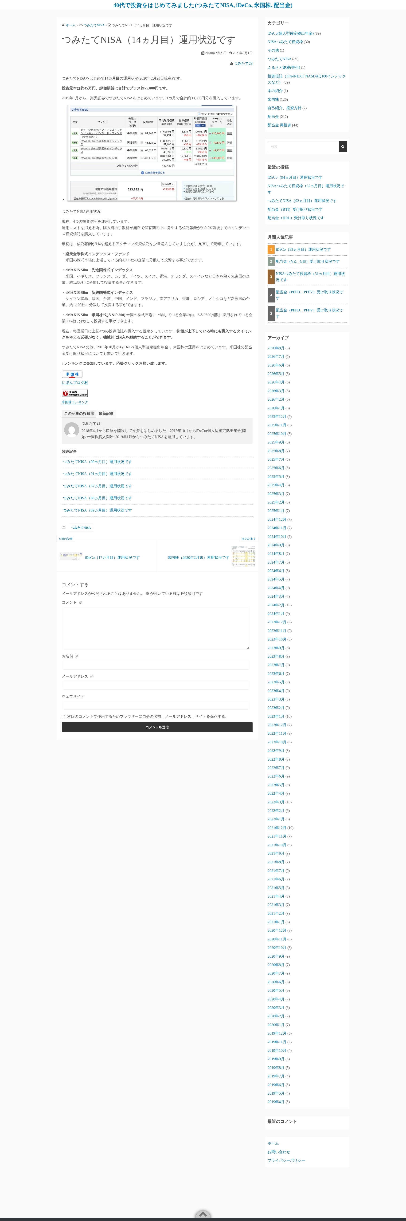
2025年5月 (276, 477)
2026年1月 (276, 408)
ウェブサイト (73, 696)
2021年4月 (276, 896)
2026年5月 (276, 374)
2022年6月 (276, 776)
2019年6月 (276, 1085)
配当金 (273, 117)
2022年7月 (276, 768)
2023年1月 (276, 716)
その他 (273, 50)
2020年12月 (277, 930)
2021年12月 (277, 828)
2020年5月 (276, 990)
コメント (72, 602)
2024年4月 (276, 588)
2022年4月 (276, 793)
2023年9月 (276, 648)
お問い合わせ (279, 1152)
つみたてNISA (81, 527)
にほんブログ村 (75, 383)
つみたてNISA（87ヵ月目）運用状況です (97, 486)
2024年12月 (277, 519)
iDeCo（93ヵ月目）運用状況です (303, 249)
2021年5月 (276, 888)
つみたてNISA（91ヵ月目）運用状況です (97, 474)
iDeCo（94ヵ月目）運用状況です (295, 177)
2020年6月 (276, 982)
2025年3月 (276, 494)
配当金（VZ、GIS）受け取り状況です (308, 261)
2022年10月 (277, 742)
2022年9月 (276, 751)
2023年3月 (276, 699)
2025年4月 (276, 485)
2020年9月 (276, 956)
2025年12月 (277, 417)
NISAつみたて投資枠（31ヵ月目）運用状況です (310, 277)
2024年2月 (276, 605)
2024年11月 (277, 528)
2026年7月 (276, 357)
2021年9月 (276, 853)
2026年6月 (276, 365)
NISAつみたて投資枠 (285, 42)
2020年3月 (276, 1008)
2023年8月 (276, 656)
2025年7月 (276, 459)
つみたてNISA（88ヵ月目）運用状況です (97, 498)
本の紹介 (275, 91)
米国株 (273, 99)
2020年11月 (277, 939)
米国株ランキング (75, 402)
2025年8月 (276, 451)
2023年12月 (277, 622)
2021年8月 (276, 862)
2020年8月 (276, 965)
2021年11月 (277, 836)
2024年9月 (276, 545)
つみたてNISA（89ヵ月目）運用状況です (97, 510)
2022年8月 (276, 759)
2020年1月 (276, 1025)
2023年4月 (276, 691)
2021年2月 (276, 913)
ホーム (273, 1143)
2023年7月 (276, 665)
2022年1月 (276, 819)
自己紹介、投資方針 (284, 108)
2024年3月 (276, 596)
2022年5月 (276, 785)
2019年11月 (277, 1042)
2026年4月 (276, 382)
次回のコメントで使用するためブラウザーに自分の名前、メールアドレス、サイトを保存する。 (148, 716)
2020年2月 (276, 1016)
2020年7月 (276, 973)
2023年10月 (277, 639)
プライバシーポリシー (286, 1160)
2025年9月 (276, 442)
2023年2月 (276, 708)
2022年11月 (277, 733)
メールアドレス (78, 676)
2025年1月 (276, 511)
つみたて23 (243, 63)
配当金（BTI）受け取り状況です (295, 209)
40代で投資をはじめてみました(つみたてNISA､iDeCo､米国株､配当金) (203, 5)
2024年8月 (276, 554)
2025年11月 (277, 425)
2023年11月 (277, 631)
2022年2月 (276, 811)
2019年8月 (276, 1068)
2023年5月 (276, 682)
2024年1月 (276, 614)
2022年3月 (276, 802)
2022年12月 (277, 725)
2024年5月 (276, 579)
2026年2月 (276, 399)
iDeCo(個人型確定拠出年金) (291, 33)
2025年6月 (276, 468)
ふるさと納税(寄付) (284, 67)
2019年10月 (277, 1050)
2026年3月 (276, 391)
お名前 (70, 656)
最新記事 (106, 413)
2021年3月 (276, 905)
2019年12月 (277, 1033)
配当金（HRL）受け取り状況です (296, 218)
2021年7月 (276, 871)
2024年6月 (276, 571)
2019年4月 (276, 1102)
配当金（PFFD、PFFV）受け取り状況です (309, 295)
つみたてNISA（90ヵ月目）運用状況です (97, 462)
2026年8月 (276, 348)
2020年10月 (277, 948)
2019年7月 (276, 1076)
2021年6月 (276, 879)
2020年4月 (276, 999)
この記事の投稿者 (79, 413)
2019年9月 (276, 1059)
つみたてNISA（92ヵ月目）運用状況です (302, 201)
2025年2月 (276, 502)
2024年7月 (276, 562)
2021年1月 (276, 922)
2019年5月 (276, 1093)
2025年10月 (277, 434)
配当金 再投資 (279, 125)
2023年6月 (276, 674)
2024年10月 (277, 537)
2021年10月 (277, 845)
